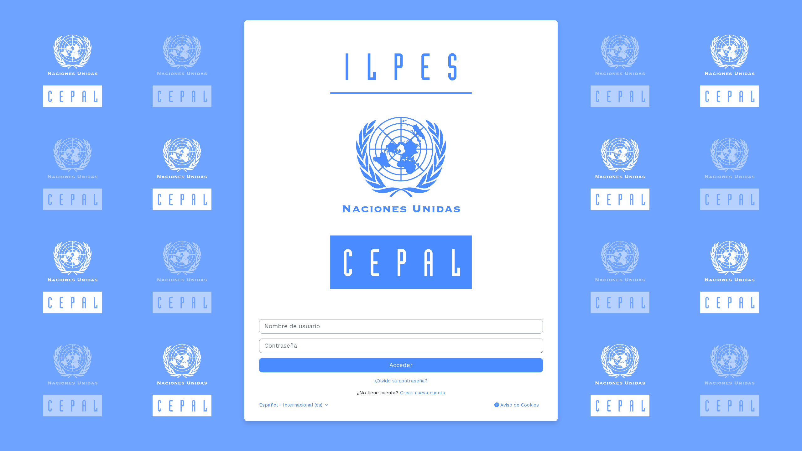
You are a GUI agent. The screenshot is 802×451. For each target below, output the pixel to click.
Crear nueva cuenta (422, 393)
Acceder (401, 365)
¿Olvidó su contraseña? (401, 381)
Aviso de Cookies (519, 405)
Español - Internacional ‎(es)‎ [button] (291, 405)
